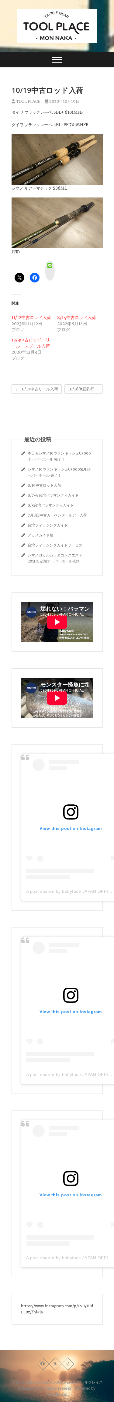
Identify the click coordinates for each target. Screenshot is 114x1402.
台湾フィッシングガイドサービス (55, 545)
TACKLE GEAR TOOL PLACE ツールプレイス (64, 1382)
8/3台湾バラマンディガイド (51, 505)
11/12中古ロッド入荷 (31, 317)
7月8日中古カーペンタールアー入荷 (57, 515)
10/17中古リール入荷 (36, 389)
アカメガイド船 (40, 535)
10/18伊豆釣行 (83, 389)
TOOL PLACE (27, 101)
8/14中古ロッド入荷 (76, 317)
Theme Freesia (57, 1388)
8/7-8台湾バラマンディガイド (53, 495)
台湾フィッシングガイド (48, 525)
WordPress (57, 1394)
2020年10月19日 (64, 101)
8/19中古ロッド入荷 (44, 485)
